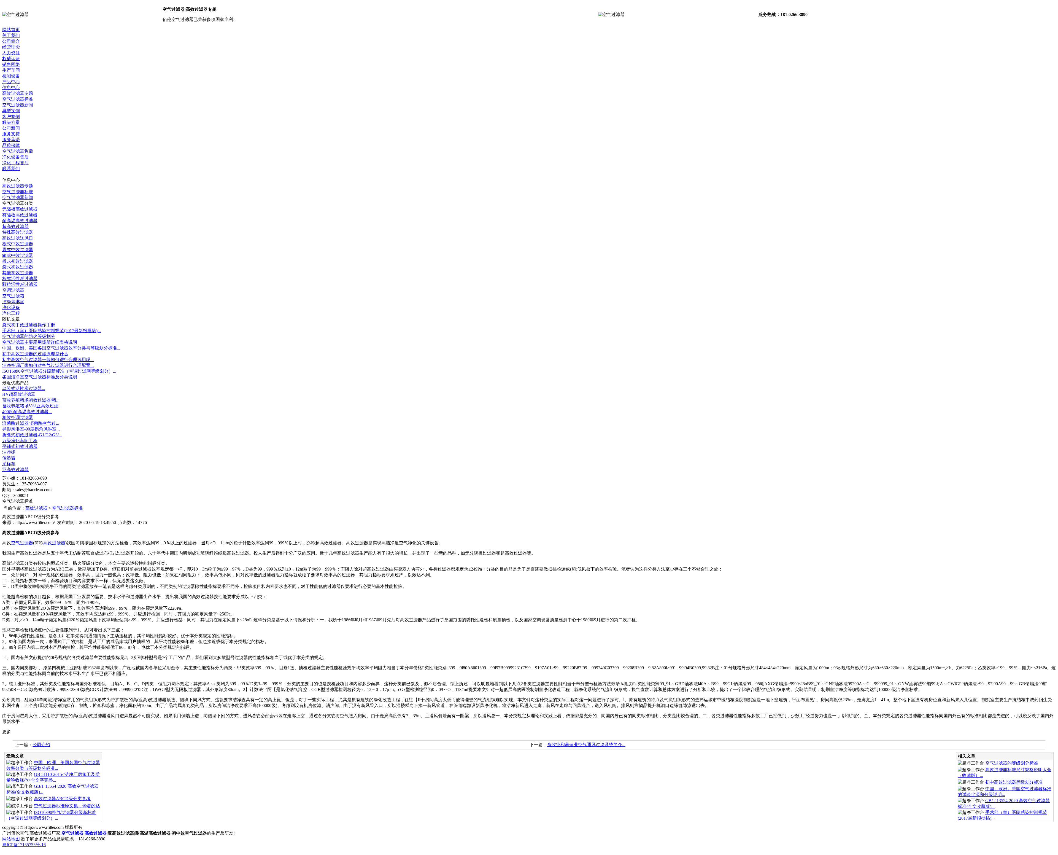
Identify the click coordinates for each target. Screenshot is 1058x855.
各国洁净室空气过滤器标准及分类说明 (39, 377)
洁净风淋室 (13, 301)
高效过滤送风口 (17, 238)
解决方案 (11, 122)
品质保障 (11, 145)
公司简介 (11, 41)
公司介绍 (41, 744)
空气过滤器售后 (17, 151)
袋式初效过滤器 (17, 267)
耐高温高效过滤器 (19, 220)
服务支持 (11, 133)
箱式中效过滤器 (17, 255)
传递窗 (8, 458)
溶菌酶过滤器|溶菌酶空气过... (30, 423)
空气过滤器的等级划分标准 (1011, 763)
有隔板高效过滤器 (19, 215)
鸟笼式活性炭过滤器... (23, 388)
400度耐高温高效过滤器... (27, 411)
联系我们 (11, 168)
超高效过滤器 (15, 226)
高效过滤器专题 (17, 93)
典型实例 (11, 110)
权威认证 (11, 58)
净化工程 (11, 313)
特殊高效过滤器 (17, 232)
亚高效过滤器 (15, 469)
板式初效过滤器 (17, 261)
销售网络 (11, 64)
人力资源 (11, 52)
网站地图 (11, 839)
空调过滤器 (13, 290)
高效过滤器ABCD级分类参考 (62, 798)
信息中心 (11, 87)
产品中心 (11, 81)
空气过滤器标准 (17, 99)
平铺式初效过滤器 (19, 446)
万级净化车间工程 (19, 440)
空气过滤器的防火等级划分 (28, 336)
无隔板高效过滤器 (19, 209)
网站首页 (11, 29)
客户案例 (11, 116)
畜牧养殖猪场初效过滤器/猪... (31, 400)
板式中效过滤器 (17, 243)
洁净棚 (8, 452)
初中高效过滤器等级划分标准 (1014, 782)
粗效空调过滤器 (17, 417)
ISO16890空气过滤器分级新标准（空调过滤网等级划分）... (59, 371)
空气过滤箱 (13, 296)
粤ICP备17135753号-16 (24, 844)
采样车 (8, 463)
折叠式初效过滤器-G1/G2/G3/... (32, 434)
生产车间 (11, 70)
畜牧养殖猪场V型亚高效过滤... (32, 406)
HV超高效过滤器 (18, 394)
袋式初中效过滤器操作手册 (28, 324)
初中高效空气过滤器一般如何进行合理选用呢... (48, 359)
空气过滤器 (22, 543)
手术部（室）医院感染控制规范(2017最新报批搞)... (51, 330)
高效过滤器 (36, 508)
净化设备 (11, 307)
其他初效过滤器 (17, 272)
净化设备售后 (15, 157)
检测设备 (11, 76)
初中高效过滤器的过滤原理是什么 (35, 353)
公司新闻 (11, 128)
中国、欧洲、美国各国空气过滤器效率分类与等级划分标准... (61, 348)
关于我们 (11, 35)
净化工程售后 (15, 162)
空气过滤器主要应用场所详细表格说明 (39, 342)
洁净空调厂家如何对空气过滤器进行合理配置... (48, 365)
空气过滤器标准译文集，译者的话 (67, 805)
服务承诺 (11, 139)
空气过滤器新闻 (17, 105)
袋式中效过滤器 (17, 249)
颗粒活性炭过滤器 (19, 284)
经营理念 (11, 47)
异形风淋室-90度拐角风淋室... (31, 429)
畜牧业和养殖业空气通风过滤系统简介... (586, 744)
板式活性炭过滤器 (19, 278)
